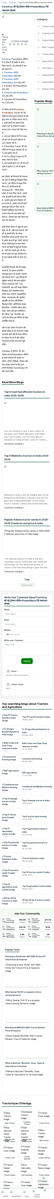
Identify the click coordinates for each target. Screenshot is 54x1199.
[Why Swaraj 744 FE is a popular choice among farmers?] (25, 1009)
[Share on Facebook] (11, 45)
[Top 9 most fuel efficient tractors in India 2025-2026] (27, 414)
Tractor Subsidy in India (33, 858)
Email (6, 620)
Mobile (7, 630)
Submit (27, 661)
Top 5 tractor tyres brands (34, 816)
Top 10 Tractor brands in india (36, 717)
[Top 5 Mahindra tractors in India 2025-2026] (27, 477)
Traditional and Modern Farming (37, 786)
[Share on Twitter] (18, 45)
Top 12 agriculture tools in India (36, 886)
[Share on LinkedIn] (15, 45)
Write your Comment (13, 640)
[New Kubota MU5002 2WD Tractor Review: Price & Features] (25, 1045)
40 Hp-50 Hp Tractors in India (36, 900)
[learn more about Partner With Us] (48, 1192)
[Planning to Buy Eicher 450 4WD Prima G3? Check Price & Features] (25, 974)
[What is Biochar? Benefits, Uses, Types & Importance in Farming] (25, 1080)
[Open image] (15, 23)
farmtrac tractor (27, 585)
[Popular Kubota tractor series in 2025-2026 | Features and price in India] (27, 541)
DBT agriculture (29, 773)
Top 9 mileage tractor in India (36, 800)
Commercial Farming (32, 759)
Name (7, 609)
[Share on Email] (26, 45)
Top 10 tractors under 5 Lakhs (36, 872)
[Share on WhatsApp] (22, 45)
